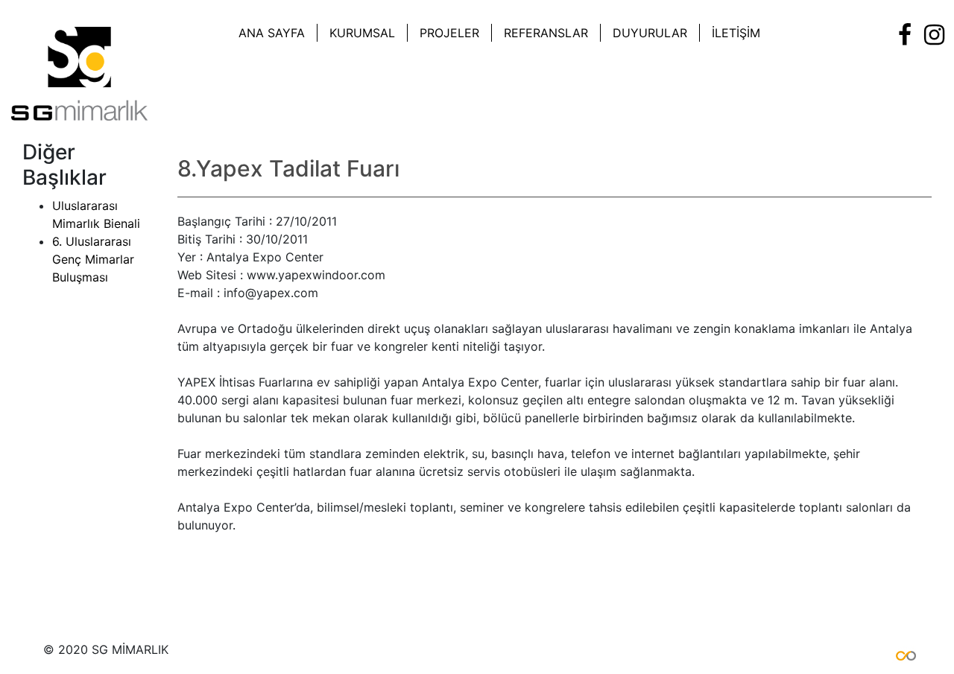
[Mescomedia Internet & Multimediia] (898, 653)
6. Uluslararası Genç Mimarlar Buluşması (93, 259)
